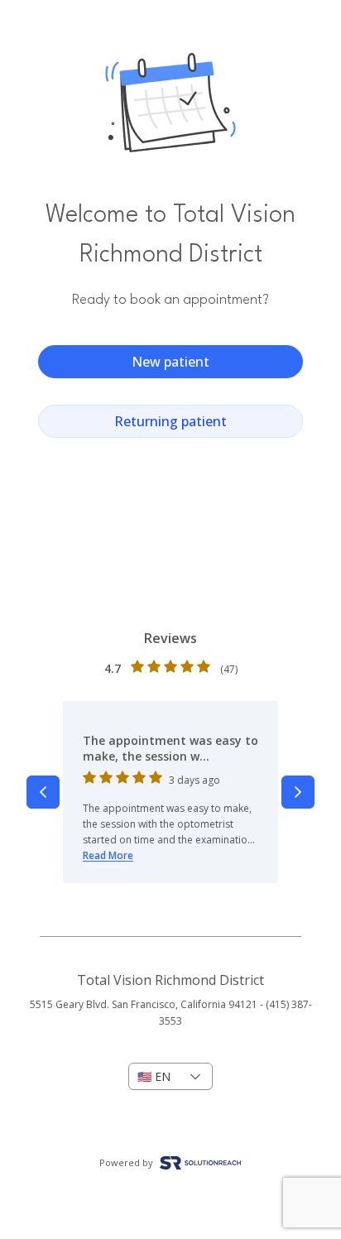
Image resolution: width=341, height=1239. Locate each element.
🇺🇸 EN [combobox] (153, 1076)
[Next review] (298, 792)
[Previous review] (43, 792)
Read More (108, 855)
